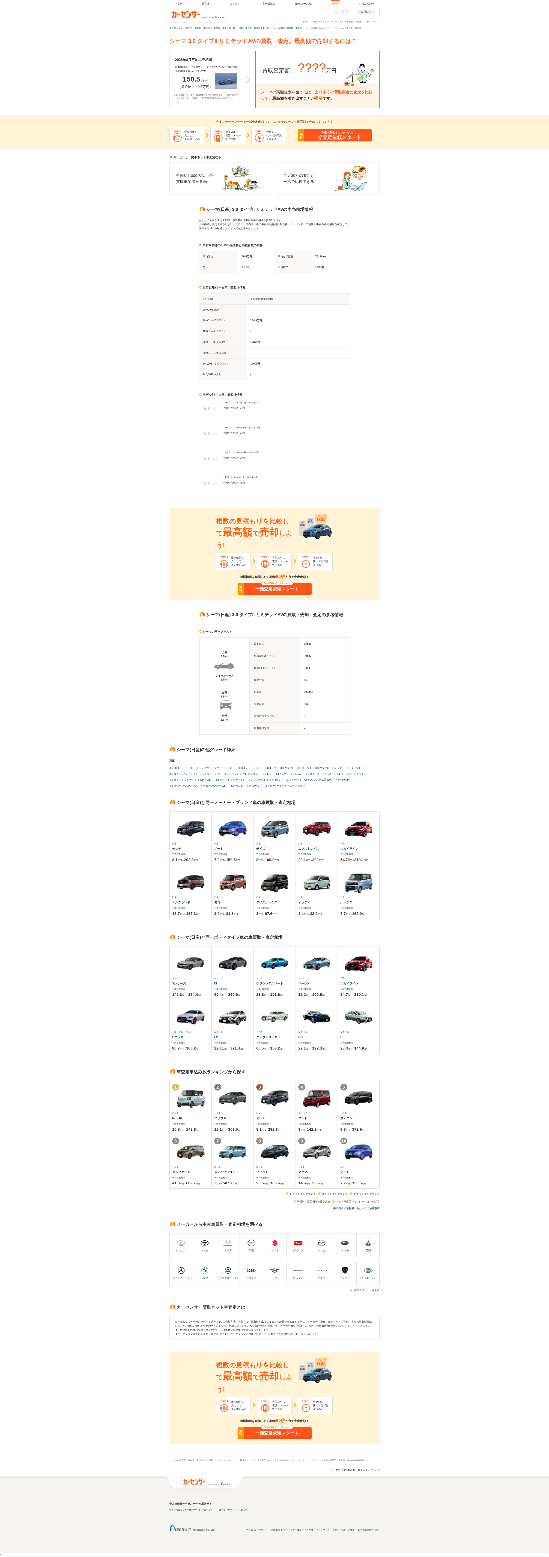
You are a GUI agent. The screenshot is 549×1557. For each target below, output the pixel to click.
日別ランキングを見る (303, 1193)
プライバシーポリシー (256, 1530)
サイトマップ (373, 21)
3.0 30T (256, 768)
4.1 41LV (281, 773)
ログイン (343, 11)
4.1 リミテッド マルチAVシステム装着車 (308, 779)
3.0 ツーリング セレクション (241, 773)
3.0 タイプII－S (355, 768)
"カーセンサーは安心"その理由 (298, 1530)
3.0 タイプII (304, 768)
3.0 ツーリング (211, 773)
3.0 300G (174, 768)
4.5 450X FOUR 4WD (213, 785)
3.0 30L (228, 768)
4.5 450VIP (342, 779)
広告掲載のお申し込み (369, 1530)
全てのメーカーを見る (367, 1290)
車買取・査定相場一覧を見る (313, 1201)
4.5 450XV (253, 785)
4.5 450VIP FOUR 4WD (183, 785)
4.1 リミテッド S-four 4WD (264, 779)
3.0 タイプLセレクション (183, 773)
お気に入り (367, 11)
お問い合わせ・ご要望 (343, 1530)
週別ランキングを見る (335, 1193)
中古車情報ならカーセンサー (183, 1509)
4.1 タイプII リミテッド (318, 773)
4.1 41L (266, 773)
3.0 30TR (270, 768)
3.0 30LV (242, 768)
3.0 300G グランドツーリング (202, 768)
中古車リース (208, 1509)
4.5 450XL (237, 785)
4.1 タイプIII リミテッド (350, 773)
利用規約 (275, 1530)
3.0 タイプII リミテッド (328, 768)
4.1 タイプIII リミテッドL (230, 779)
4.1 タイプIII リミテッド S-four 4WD (190, 779)
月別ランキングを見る (367, 1193)
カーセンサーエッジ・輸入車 (233, 1509)
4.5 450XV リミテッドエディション (284, 785)
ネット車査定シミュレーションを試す (358, 1201)
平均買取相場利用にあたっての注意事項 (356, 1208)
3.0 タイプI (286, 768)
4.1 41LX (295, 773)
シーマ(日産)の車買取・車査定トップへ (353, 1470)
